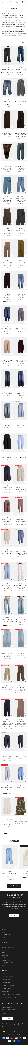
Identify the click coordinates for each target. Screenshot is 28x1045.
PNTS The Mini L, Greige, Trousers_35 (7, 362)
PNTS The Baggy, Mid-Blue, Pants (7, 392)
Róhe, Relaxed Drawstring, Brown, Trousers (20, 689)
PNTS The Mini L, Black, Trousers (7, 456)
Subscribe (7, 1018)
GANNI (20, 817)
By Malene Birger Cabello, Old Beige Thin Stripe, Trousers (7, 822)
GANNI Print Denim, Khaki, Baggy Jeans (21, 820)
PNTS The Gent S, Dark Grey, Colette (21, 102)
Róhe (20, 685)
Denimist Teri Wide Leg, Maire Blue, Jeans (21, 621)
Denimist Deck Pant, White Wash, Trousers (20, 587)
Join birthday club (6, 934)
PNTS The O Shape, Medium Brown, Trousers (21, 521)
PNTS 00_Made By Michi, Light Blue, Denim (9, 874)
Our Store (4, 929)
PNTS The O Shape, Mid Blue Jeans (21, 788)
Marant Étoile (21, 196)
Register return (5, 950)
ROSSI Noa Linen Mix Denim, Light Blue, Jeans (21, 653)
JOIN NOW (14, 915)
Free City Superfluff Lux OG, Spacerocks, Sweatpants (21, 167)
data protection (5, 955)
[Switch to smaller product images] (25, 42)
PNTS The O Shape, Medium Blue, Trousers (21, 296)
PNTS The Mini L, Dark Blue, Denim (7, 755)
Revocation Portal (6, 960)
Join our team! (5, 942)
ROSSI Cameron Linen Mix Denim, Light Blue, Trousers (7, 654)
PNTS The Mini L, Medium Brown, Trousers (7, 521)
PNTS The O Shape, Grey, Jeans (7, 788)
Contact (3, 937)
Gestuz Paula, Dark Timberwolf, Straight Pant (7, 264)
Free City (7, 163)
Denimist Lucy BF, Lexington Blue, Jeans (7, 103)
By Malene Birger (7, 817)
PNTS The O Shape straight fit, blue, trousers (21, 553)
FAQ (3, 965)
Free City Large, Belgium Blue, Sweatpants (7, 200)
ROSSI (7, 131)
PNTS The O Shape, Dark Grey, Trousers (7, 425)
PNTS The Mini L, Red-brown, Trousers (21, 362)
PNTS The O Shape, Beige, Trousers (7, 552)
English (21, 1031)
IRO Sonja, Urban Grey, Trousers (7, 688)
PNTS (21, 99)
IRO (7, 685)
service (3, 940)
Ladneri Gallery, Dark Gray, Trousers (20, 232)
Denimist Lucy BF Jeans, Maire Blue (7, 620)
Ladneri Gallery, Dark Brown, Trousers (7, 232)
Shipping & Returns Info (7, 963)
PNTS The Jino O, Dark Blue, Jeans (20, 755)
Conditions (4, 958)
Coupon (3, 932)
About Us (4, 927)
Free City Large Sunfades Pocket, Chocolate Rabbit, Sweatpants (7, 167)
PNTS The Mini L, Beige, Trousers (21, 488)
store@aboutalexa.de (7, 988)
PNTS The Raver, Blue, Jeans (21, 424)
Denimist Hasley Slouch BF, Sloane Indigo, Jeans (21, 71)
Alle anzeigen (14, 885)
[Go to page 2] (22, 832)
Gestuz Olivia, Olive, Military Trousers (20, 264)
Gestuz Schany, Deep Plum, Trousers (7, 296)
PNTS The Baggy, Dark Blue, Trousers (21, 393)
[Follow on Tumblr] (2, 1026)
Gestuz (7, 260)
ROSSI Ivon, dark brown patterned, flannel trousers (21, 135)
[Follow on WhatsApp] (22, 1024)
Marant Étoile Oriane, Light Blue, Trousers (21, 200)
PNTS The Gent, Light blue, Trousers (7, 587)
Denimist (7, 67)
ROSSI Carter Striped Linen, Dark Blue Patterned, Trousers (7, 724)
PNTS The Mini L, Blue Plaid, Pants (20, 329)
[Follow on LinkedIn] (10, 1024)
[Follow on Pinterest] (6, 1024)
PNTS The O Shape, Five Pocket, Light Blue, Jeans (21, 457)
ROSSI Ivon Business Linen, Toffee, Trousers (20, 723)
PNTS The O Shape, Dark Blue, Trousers (7, 330)
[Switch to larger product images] (23, 42)
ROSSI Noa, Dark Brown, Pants (7, 134)
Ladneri (7, 228)
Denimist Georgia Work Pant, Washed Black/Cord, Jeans (7, 71)
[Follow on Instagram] (2, 1024)
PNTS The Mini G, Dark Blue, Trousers (7, 489)
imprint (3, 952)
